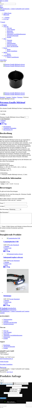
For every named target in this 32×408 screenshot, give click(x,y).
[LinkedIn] (5, 123)
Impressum (10, 31)
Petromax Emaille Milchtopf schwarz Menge (12, 117)
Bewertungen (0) (8, 129)
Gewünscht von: (5, 389)
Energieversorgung (12, 45)
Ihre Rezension (4, 212)
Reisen (5, 48)
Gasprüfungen (7, 55)
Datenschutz (10, 32)
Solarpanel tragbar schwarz (13, 257)
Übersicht (9, 40)
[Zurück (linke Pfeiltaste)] (0, 407)
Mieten (5, 52)
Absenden (3, 398)
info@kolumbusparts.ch (6, 358)
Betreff (2, 393)
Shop (4, 38)
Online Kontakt (4, 361)
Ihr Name (3, 385)
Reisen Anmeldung (12, 51)
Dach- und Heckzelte (12, 46)
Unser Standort (11, 29)
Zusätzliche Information (9, 128)
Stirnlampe (7, 296)
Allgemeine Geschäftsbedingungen (16, 34)
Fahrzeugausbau (11, 43)
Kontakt (9, 37)
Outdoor (14, 97)
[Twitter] (1, 123)
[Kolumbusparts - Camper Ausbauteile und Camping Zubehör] (16, 10)
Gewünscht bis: (4, 391)
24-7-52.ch (10, 372)
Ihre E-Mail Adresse (6, 387)
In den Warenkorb (5, 119)
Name (2, 203)
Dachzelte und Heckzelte (10, 322)
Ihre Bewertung (4, 209)
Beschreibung (7, 126)
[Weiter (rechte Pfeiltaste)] (2, 407)
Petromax (20, 97)
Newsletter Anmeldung (6, 364)
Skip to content (4, 0)
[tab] (17, 126)
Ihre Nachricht (4, 396)
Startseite (2, 97)
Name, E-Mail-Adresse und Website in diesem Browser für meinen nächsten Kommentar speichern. (16, 227)
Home (5, 25)
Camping (9, 42)
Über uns (5, 26)
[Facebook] (2, 123)
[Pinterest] (4, 123)
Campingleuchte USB (11, 241)
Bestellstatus (6, 345)
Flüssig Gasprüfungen (13, 57)
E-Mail (2, 206)
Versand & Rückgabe (12, 35)
